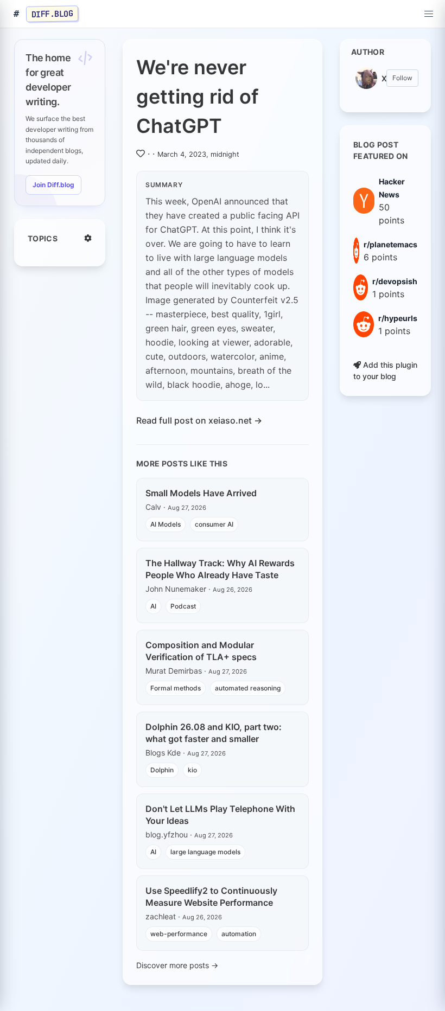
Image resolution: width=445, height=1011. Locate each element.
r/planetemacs (390, 244)
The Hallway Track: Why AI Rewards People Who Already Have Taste (220, 569)
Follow (402, 78)
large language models (205, 852)
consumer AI (214, 524)
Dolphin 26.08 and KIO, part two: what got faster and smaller (213, 732)
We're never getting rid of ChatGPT (197, 96)
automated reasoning (248, 688)
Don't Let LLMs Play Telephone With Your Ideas (220, 814)
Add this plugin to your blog (385, 370)
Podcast (183, 606)
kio (192, 770)
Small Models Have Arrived (201, 493)
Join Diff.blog (53, 185)
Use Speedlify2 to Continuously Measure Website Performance (211, 896)
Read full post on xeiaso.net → (199, 420)
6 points (380, 257)
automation (238, 934)
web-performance (178, 934)
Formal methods (175, 688)
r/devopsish (394, 281)
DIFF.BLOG (52, 14)
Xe (384, 78)
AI (153, 606)
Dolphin (162, 770)
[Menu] (428, 14)
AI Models (165, 524)
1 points (388, 294)
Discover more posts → (177, 965)
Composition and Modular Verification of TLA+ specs (201, 650)
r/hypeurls (397, 318)
